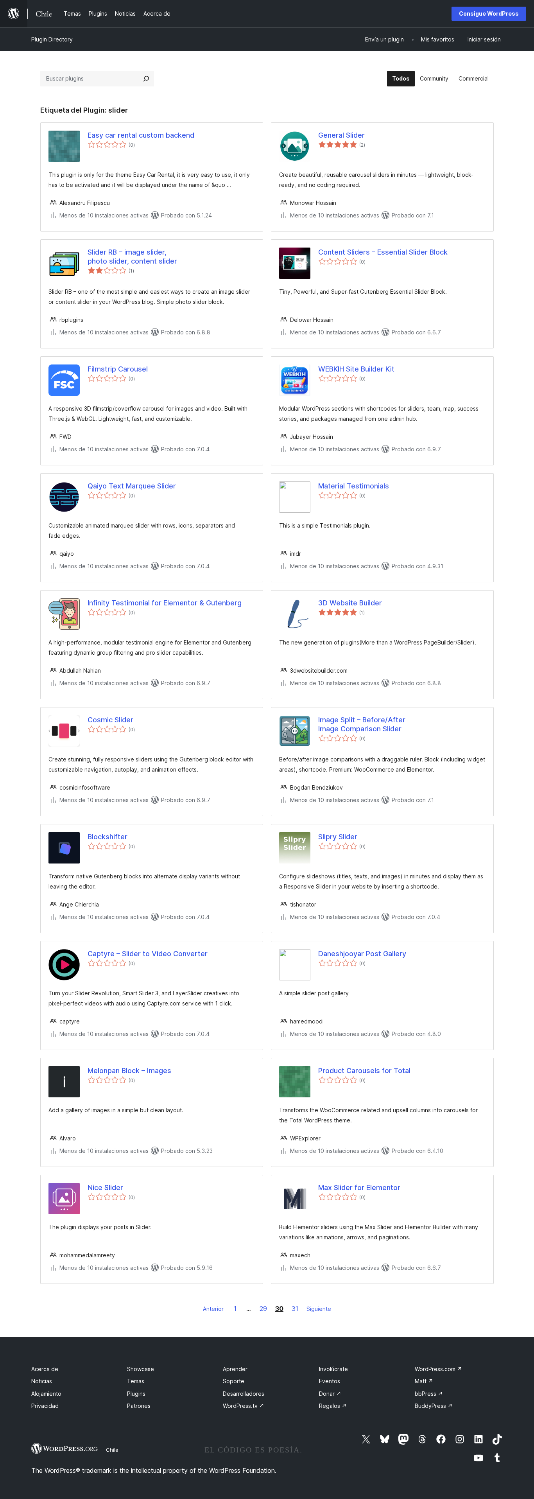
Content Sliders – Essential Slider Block (383, 252)
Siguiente (318, 1308)
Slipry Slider (337, 837)
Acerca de (44, 1369)
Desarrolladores (243, 1393)
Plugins (136, 1393)
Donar (330, 1393)
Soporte (233, 1381)
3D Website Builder (350, 603)
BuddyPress (434, 1405)
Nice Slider (105, 1187)
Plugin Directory (52, 39)
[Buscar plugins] (146, 78)
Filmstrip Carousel (118, 369)
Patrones (139, 1405)
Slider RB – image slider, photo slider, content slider (132, 256)
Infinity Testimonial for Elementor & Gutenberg (165, 603)
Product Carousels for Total (364, 1070)
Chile (112, 1450)
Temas (135, 1381)
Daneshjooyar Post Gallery (362, 954)
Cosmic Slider (110, 720)
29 (263, 1308)
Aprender (235, 1369)
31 (295, 1308)
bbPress (429, 1393)
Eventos (329, 1381)
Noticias (41, 1381)
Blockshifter (107, 837)
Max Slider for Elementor (359, 1187)
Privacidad (45, 1405)
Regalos (333, 1405)
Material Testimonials (353, 486)
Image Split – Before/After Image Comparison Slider (361, 724)
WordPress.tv (243, 1405)
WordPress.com (438, 1369)
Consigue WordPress (489, 13)
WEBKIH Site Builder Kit (356, 369)
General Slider (341, 135)
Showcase (140, 1369)
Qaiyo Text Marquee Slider (132, 486)
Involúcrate (333, 1369)
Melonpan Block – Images (129, 1070)
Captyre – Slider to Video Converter (148, 954)
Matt (424, 1381)
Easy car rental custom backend (141, 135)
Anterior (213, 1308)
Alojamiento (46, 1393)
